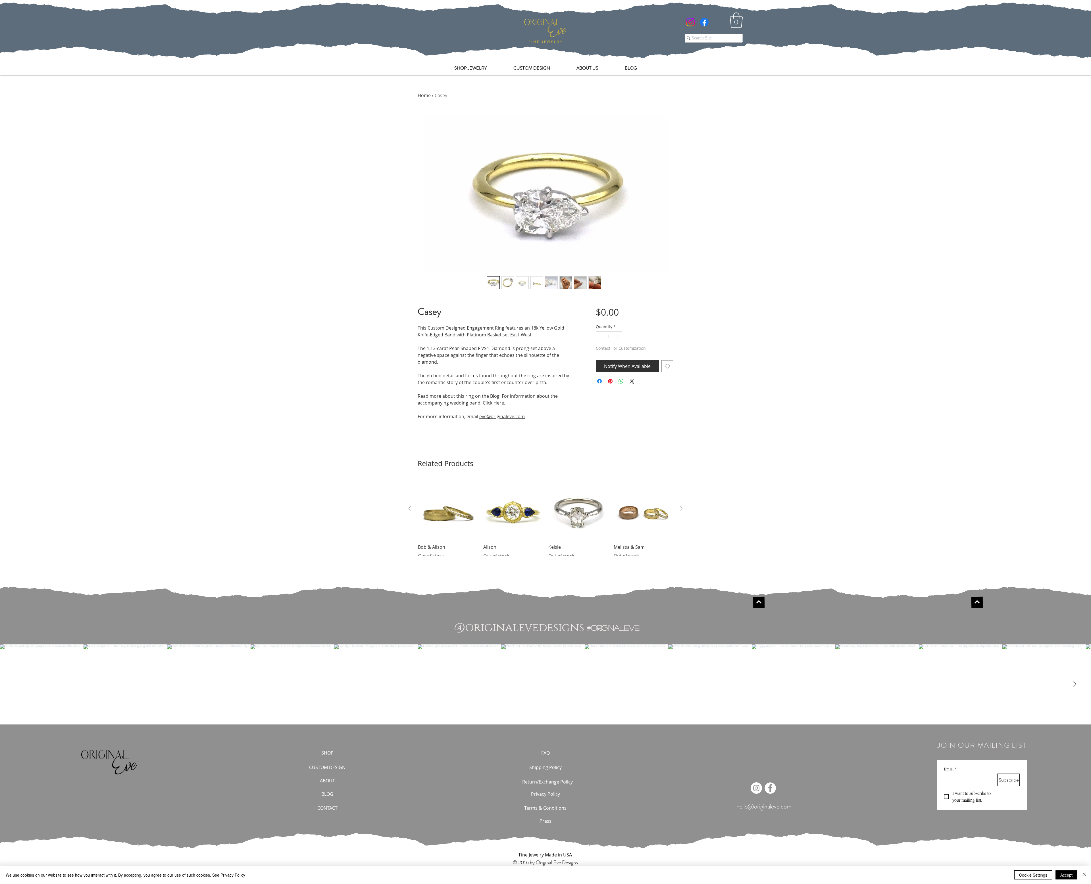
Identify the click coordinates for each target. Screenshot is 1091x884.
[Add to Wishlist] (667, 366)
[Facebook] (704, 22)
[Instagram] (690, 22)
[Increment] (617, 337)
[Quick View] (448, 509)
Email (950, 768)
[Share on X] (631, 381)
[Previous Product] (409, 508)
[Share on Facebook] (599, 381)
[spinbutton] (609, 337)
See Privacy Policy (228, 875)
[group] (545, 519)
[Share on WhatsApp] (621, 381)
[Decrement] (600, 337)
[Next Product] (681, 508)
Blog (494, 396)
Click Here (493, 403)
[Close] (1084, 874)
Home (424, 95)
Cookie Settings (1033, 875)
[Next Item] (1075, 684)
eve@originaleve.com (502, 416)
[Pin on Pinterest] (610, 381)
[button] (736, 20)
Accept (1066, 875)
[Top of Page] (758, 602)
